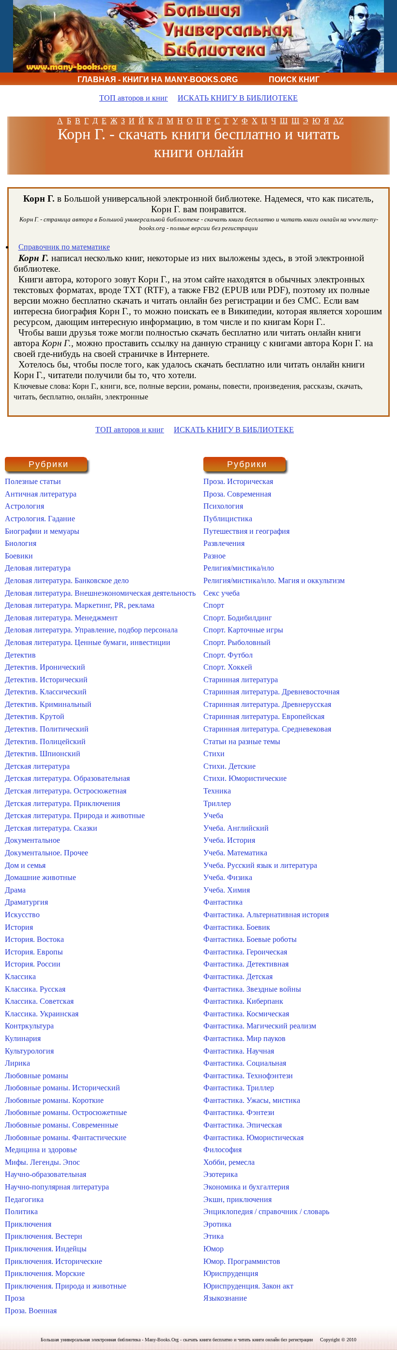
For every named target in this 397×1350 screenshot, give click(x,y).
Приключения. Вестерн (43, 1236)
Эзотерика (220, 1174)
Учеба (213, 815)
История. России (33, 964)
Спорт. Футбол (228, 655)
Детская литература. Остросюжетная (65, 791)
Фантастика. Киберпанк (243, 1001)
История (19, 927)
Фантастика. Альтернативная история (266, 914)
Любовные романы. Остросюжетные (66, 1112)
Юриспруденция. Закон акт (248, 1286)
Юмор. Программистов (241, 1261)
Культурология (29, 1051)
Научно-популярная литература (57, 1187)
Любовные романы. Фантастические (65, 1137)
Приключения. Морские (45, 1273)
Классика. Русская (35, 989)
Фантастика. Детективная (246, 964)
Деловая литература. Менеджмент (61, 618)
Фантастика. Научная (238, 1051)
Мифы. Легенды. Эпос (42, 1162)
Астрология (24, 506)
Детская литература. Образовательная (67, 778)
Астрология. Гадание (40, 518)
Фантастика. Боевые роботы (250, 939)
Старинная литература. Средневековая (267, 729)
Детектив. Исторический (46, 679)
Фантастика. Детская (238, 976)
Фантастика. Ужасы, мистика (251, 1100)
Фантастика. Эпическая (242, 1125)
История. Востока (34, 939)
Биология (20, 543)
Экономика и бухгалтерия (246, 1187)
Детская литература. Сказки (51, 828)
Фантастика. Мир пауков (244, 1038)
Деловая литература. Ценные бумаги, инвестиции (87, 642)
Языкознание (225, 1298)
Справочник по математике (64, 247)
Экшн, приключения (237, 1199)
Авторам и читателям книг (161, 92)
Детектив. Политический (47, 729)
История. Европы (34, 952)
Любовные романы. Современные (61, 1125)
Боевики (19, 556)
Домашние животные (40, 877)
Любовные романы (36, 1075)
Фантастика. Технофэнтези (248, 1075)
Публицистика (227, 518)
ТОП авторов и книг (133, 98)
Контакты (274, 92)
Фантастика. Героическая (245, 952)
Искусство (22, 914)
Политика (21, 1211)
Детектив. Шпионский (42, 753)
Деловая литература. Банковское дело (67, 580)
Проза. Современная (237, 494)
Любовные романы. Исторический (62, 1088)
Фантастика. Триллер (238, 1088)
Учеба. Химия (226, 890)
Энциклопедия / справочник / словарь (266, 1211)
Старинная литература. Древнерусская (267, 704)
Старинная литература (240, 679)
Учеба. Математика (235, 853)
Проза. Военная (31, 1310)
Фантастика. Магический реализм (259, 1026)
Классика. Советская (39, 1001)
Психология (223, 506)
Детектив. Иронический (45, 667)
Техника (217, 791)
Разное (214, 556)
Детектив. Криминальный (48, 704)
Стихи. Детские (229, 766)
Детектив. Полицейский (45, 741)
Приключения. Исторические (53, 1261)
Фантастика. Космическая (246, 1014)
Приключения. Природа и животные (65, 1286)
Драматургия (26, 902)
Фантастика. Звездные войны (252, 989)
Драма (15, 890)
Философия (222, 1149)
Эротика (217, 1224)
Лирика (17, 1063)
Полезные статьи (33, 481)
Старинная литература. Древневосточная (271, 692)
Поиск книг (294, 79)
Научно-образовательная (45, 1174)
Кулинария (23, 1038)
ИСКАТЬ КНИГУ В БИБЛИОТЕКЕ (238, 98)
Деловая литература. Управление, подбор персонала (91, 630)
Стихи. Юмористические (245, 778)
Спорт (213, 605)
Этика (213, 1236)
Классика (20, 976)
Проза (15, 1298)
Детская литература (37, 766)
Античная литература (40, 494)
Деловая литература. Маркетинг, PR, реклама (79, 605)
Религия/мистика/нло (238, 568)
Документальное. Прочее (46, 853)
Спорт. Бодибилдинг (237, 618)
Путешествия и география (246, 531)
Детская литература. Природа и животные (75, 815)
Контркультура (29, 1026)
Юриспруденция (230, 1273)
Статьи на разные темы (241, 741)
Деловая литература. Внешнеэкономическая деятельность (100, 593)
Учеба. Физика (227, 877)
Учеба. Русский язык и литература (260, 865)
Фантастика (223, 902)
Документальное (32, 840)
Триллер (217, 803)
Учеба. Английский (236, 828)
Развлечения (223, 543)
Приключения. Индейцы (46, 1249)
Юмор (213, 1249)
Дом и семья (25, 865)
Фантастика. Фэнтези (239, 1112)
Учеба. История (229, 840)
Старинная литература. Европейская (263, 716)
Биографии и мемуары (42, 531)
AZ (338, 121)
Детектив (20, 655)
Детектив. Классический (46, 692)
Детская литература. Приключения (62, 803)
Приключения (28, 1224)
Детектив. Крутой (34, 716)
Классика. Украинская (41, 1014)
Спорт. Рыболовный (237, 642)
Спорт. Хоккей (227, 667)
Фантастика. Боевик (236, 927)
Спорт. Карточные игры (243, 630)
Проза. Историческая (238, 481)
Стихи (214, 753)
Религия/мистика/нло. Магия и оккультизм (274, 580)
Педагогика (24, 1199)
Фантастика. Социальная (244, 1063)
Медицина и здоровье (41, 1149)
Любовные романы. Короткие (54, 1100)
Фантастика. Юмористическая (253, 1137)
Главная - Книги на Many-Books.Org (157, 79)
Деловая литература (38, 568)
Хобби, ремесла (229, 1162)
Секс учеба (221, 593)
